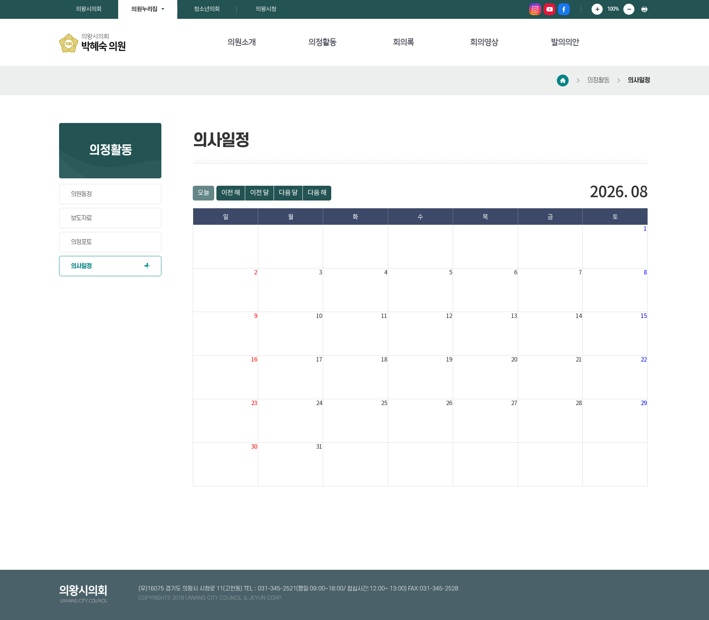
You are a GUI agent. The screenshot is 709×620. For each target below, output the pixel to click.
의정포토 (81, 242)
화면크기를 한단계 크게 (597, 9)
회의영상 (484, 42)
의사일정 (639, 80)
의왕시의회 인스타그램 (535, 9)
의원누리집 (144, 9)
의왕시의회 (89, 9)
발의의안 (565, 42)
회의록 (403, 42)
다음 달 (288, 193)
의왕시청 (266, 9)
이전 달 (259, 193)
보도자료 (81, 218)
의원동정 (81, 194)
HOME (563, 80)
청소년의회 (207, 9)
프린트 (644, 9)
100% (613, 9)
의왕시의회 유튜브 (549, 9)
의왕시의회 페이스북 (564, 9)
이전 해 (230, 193)
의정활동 (322, 42)
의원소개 (241, 42)
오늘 (203, 193)
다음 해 (317, 193)
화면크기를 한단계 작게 (628, 9)
